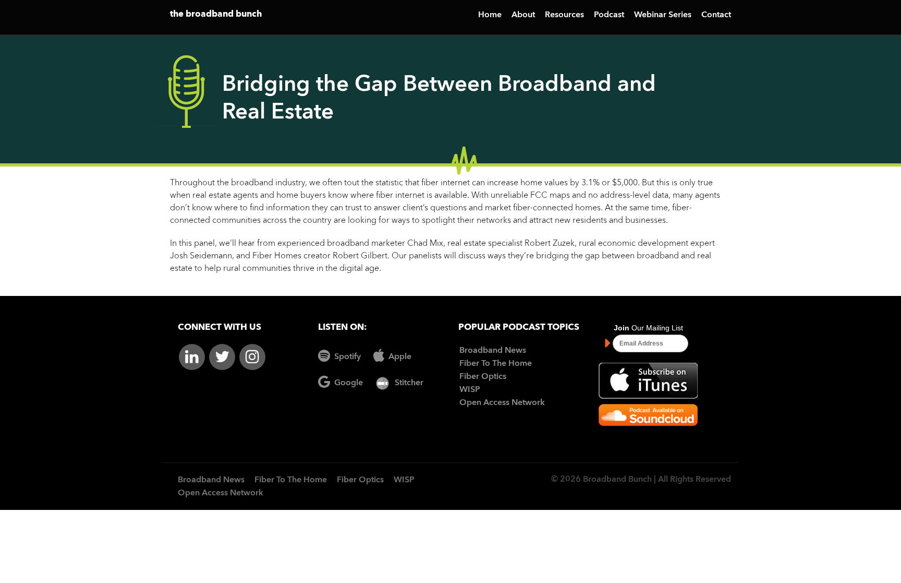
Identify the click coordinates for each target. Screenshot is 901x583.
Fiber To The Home (495, 364)
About (523, 15)
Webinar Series (662, 15)
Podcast (609, 15)
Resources (564, 15)
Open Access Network (502, 403)
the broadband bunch (216, 14)
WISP (469, 390)
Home (490, 15)
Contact (716, 15)
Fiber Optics (482, 377)
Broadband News (492, 351)
